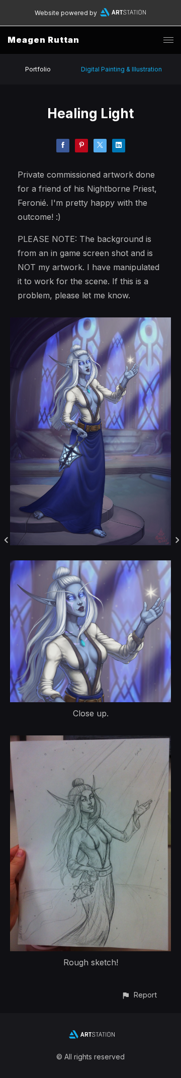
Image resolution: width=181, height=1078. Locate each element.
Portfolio (38, 69)
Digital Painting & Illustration (121, 69)
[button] (139, 994)
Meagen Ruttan (43, 40)
